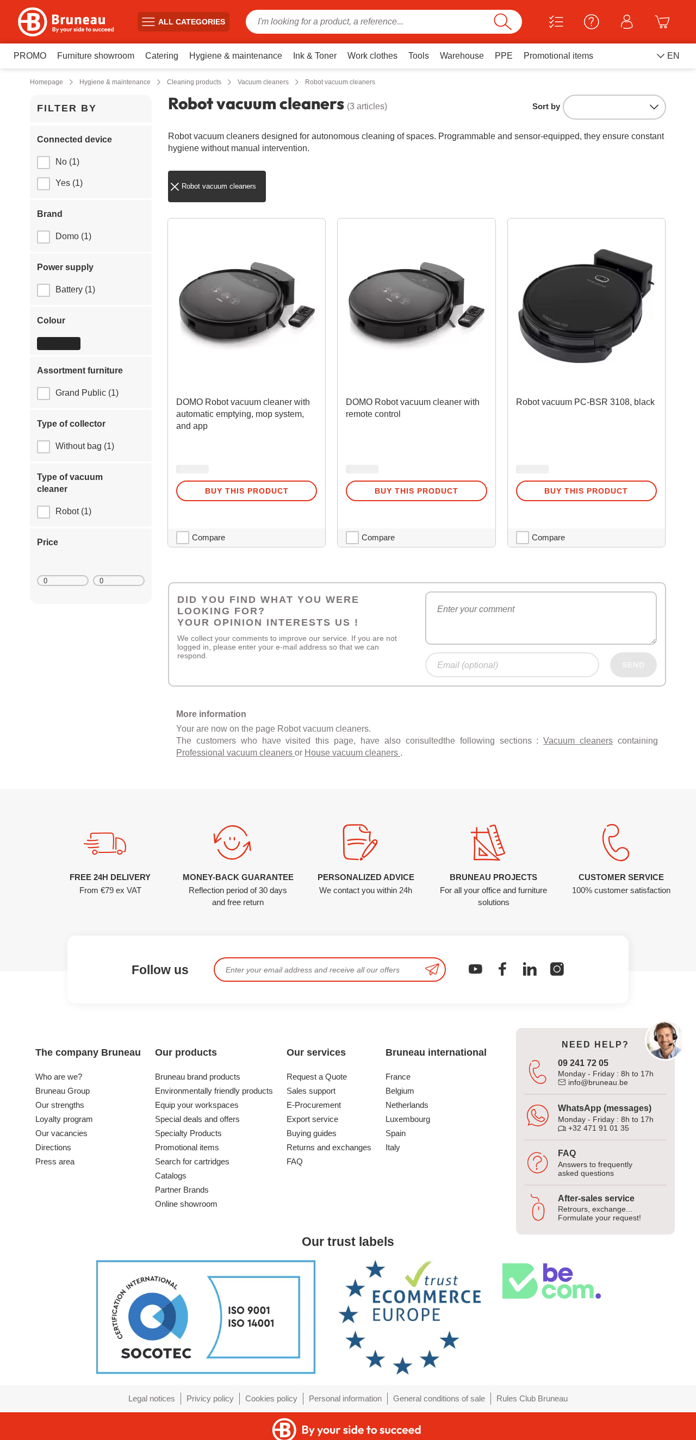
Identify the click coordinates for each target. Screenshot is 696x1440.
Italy (393, 1147)
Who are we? (58, 1076)
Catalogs (171, 1175)
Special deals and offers (197, 1119)
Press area (54, 1161)
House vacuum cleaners (352, 752)
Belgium (400, 1090)
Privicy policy (210, 1398)
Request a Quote (317, 1076)
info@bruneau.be (597, 1082)
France (398, 1076)
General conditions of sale (439, 1398)
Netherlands (407, 1104)
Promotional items (187, 1147)
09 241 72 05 (583, 1063)
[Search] (502, 22)
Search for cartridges (192, 1161)
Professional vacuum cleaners (235, 752)
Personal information (345, 1398)
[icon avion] (432, 969)
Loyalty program (64, 1119)
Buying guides (312, 1133)
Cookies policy (271, 1398)
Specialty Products (188, 1133)
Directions (53, 1147)
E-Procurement (314, 1104)
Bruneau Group (62, 1090)
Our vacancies (61, 1133)
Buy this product (247, 491)
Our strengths (59, 1104)
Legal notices (151, 1398)
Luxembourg (408, 1119)
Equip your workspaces (197, 1104)
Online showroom (186, 1203)
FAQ (295, 1161)
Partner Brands (182, 1189)
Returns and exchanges (329, 1147)
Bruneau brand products (197, 1076)
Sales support (311, 1090)
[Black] (58, 343)
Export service (312, 1119)
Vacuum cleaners (578, 740)
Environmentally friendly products (214, 1090)
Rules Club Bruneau (532, 1398)
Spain (396, 1133)
